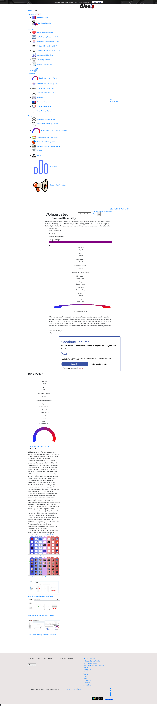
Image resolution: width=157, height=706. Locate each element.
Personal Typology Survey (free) (48, 137)
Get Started (97, 2)
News (30, 11)
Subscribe (74, 364)
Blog (85, 678)
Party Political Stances (44, 111)
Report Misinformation (58, 185)
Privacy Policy (102, 358)
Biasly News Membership (45, 32)
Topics (85, 674)
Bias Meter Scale (42, 102)
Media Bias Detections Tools (46, 119)
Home (68, 689)
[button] (29, 197)
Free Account (114, 101)
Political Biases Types (44, 106)
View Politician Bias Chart (37, 577)
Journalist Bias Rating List (45, 93)
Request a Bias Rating (44, 64)
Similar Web (51, 535)
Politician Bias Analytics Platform (48, 46)
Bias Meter (31, 74)
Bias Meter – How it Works (48, 78)
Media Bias (40, 97)
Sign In (112, 99)
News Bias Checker (90, 663)
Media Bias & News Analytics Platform (50, 41)
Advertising (87, 683)
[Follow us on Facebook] (110, 688)
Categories (87, 670)
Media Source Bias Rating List (47, 84)
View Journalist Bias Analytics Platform (41, 596)
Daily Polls (54, 167)
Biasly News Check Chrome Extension (54, 130)
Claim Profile (84, 214)
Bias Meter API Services (45, 55)
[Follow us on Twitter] (110, 691)
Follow (94, 214)
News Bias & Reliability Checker (47, 124)
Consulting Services (43, 59)
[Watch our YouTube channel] (110, 695)
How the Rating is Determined (38, 446)
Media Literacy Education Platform (49, 37)
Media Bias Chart (43, 17)
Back (120, 209)
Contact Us (87, 680)
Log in (80, 368)
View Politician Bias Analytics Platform (41, 615)
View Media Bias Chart (36, 556)
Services (31, 29)
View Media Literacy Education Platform (42, 635)
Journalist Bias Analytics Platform (48, 50)
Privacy (74, 689)
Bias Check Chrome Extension (93, 665)
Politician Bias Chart (45, 23)
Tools (30, 116)
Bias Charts (34, 14)
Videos (85, 676)
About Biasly (87, 685)
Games (39, 155)
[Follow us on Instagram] (110, 693)
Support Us (109, 699)
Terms (92, 358)
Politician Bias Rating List (45, 88)
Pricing (30, 70)
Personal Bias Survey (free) (46, 142)
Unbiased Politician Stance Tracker (49, 146)
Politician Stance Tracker (92, 661)
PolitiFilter (40, 151)
